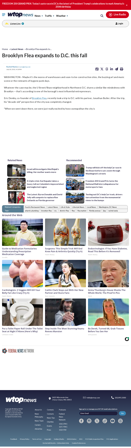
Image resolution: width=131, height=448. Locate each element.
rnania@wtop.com (24, 67)
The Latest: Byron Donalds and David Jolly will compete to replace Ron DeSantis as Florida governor (44, 197)
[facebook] (81, 421)
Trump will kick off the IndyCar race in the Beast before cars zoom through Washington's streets (103, 170)
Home (5, 49)
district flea (64, 211)
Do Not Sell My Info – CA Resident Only (56, 443)
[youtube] (112, 421)
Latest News (53, 207)
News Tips (51, 418)
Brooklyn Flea (39, 98)
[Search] (102, 15)
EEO (80, 439)
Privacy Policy (24, 439)
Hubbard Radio (59, 439)
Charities (50, 422)
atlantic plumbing (32, 211)
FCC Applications (112, 439)
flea (73, 211)
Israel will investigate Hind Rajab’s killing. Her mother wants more (43, 170)
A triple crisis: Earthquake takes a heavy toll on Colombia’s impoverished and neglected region (45, 184)
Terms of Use (36, 439)
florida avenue (95, 211)
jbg (104, 211)
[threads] (120, 421)
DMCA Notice (71, 439)
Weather (61, 15)
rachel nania (113, 211)
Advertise (38, 429)
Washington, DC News (108, 207)
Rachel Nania (12, 67)
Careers (38, 425)
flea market (81, 211)
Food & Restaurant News (35, 207)
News (38, 15)
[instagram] (89, 421)
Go (122, 413)
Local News (91, 207)
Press (49, 430)
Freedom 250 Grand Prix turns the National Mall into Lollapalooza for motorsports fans (102, 184)
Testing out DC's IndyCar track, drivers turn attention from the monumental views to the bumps (104, 197)
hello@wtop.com (93, 398)
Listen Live (15, 23)
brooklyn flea (46, 211)
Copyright (47, 439)
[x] (97, 421)
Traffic (48, 15)
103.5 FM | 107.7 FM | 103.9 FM (63, 427)
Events (49, 426)
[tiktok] (104, 421)
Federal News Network (62, 417)
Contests (50, 410)
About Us (38, 410)
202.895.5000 (120, 398)
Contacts (50, 414)
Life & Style (65, 207)
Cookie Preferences (79, 443)
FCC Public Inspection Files (94, 439)
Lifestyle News (78, 207)
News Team (39, 421)
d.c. (55, 211)
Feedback (13, 439)
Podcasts (62, 410)
